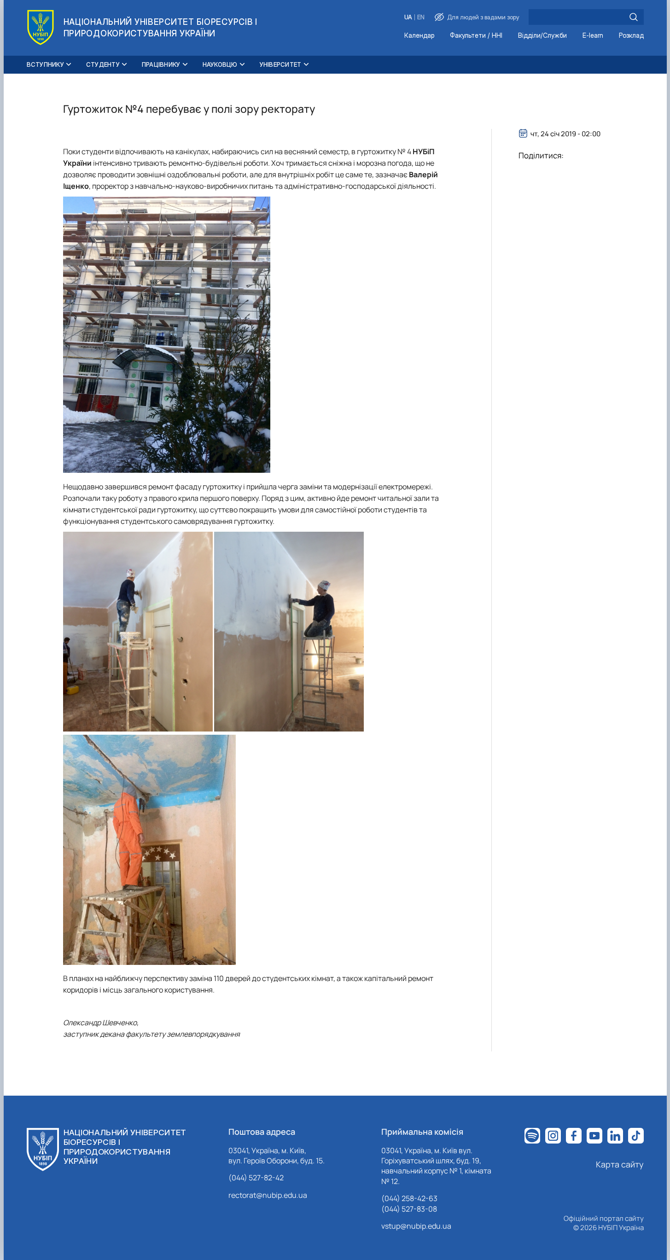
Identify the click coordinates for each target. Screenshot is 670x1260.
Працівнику (161, 64)
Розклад (631, 35)
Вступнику (45, 64)
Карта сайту (620, 1164)
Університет (281, 64)
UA (408, 17)
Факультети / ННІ (476, 35)
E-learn (593, 35)
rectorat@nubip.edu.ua (267, 1195)
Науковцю (220, 64)
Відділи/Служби (542, 35)
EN (421, 17)
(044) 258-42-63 (409, 1198)
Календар (419, 35)
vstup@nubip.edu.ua (416, 1226)
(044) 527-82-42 (256, 1178)
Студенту (103, 64)
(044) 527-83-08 (409, 1209)
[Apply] (633, 17)
